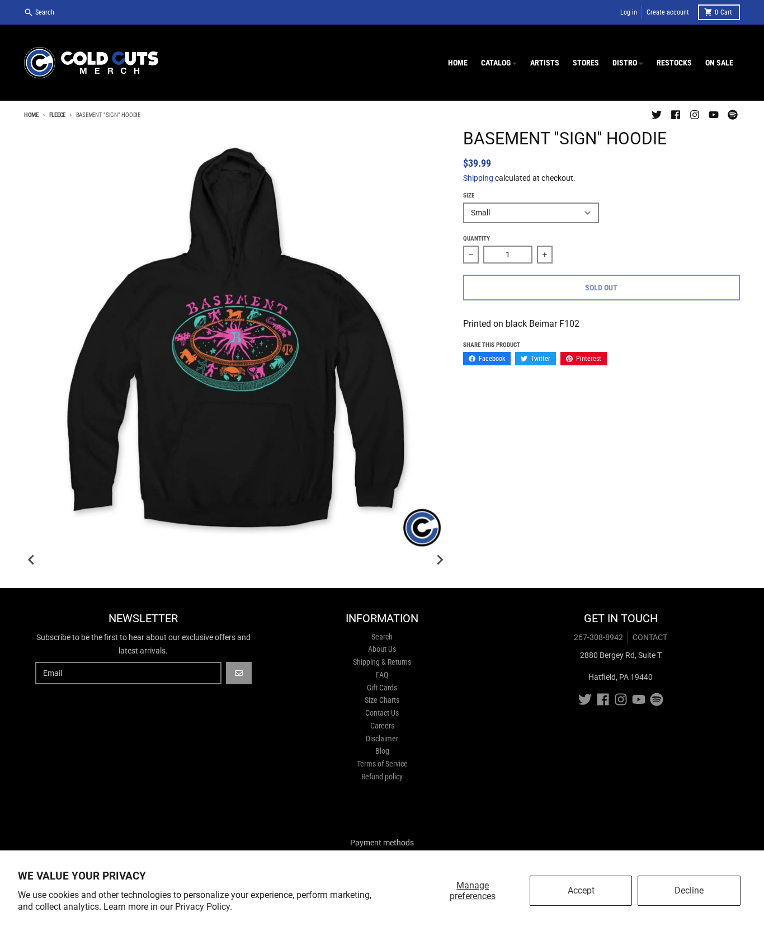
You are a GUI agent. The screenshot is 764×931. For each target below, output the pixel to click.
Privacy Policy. (203, 906)
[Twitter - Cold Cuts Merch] (656, 114)
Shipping (478, 177)
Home (31, 115)
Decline (689, 890)
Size (468, 195)
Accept (581, 890)
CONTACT (650, 637)
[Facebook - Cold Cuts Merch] (675, 114)
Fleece (57, 115)
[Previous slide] (32, 560)
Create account (668, 12)
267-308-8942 (598, 637)
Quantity (476, 238)
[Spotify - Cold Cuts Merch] (732, 114)
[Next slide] (439, 560)
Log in (628, 12)
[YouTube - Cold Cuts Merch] (713, 114)
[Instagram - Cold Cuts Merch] (694, 114)
